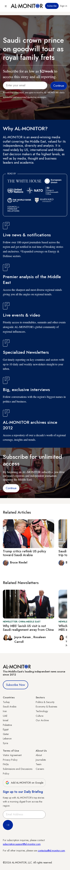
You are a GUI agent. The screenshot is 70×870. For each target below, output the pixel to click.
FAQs (6, 764)
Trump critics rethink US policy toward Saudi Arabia (24, 553)
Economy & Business (46, 706)
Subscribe (52, 6)
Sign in (63, 6)
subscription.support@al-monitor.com (22, 844)
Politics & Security (45, 702)
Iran (5, 711)
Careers (40, 769)
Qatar (6, 734)
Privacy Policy (10, 760)
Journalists (41, 760)
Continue (11, 488)
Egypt (5, 729)
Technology (42, 711)
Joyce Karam (23, 637)
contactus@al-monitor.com (51, 850)
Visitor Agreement (12, 755)
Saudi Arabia (9, 706)
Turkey (6, 702)
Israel (5, 720)
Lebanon (7, 738)
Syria (5, 743)
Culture (39, 716)
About (39, 755)
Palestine (7, 725)
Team (38, 764)
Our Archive (42, 720)
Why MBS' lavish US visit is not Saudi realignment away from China (28, 628)
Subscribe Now (15, 685)
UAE (5, 716)
